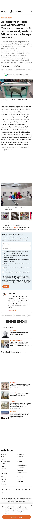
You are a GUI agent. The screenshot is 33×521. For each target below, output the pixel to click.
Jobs (2, 471)
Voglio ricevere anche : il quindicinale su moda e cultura (17, 264)
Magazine (20, 456)
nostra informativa (15, 279)
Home (2, 18)
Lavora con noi (5, 484)
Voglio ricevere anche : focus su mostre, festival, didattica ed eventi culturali (16, 252)
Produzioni (20, 481)
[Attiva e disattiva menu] (2, 11)
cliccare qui (14, 227)
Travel (19, 479)
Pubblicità (3, 479)
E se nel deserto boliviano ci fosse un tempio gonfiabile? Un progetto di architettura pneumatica (19, 414)
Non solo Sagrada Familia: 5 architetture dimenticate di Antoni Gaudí (20, 394)
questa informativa (16, 281)
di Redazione (6, 66)
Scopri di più (12, 310)
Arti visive (3, 454)
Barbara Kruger (20, 69)
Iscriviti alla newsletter (16, 517)
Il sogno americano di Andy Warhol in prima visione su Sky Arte (19, 333)
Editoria (3, 464)
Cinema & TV (13, 331)
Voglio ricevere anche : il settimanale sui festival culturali (17, 273)
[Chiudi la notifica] (31, 505)
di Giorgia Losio (14, 387)
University (20, 477)
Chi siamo (3, 477)
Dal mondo (8, 18)
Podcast (19, 461)
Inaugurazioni (21, 468)
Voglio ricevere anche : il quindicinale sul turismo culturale (17, 269)
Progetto (3, 456)
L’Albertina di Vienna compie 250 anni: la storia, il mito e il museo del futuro (20, 385)
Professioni (4, 459)
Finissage (20, 470)
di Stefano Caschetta (15, 417)
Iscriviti (5, 286)
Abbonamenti (21, 454)
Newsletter (20, 459)
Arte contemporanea (16, 340)
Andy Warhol (9, 69)
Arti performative (5, 461)
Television (4, 473)
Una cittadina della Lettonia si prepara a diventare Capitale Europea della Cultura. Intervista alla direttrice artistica (21, 405)
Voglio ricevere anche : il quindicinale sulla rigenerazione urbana (16, 260)
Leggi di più (29, 352)
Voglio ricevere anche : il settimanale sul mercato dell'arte (16, 256)
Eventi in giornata (22, 472)
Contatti (3, 481)
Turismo (3, 466)
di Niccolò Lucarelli (15, 408)
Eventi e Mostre (21, 465)
